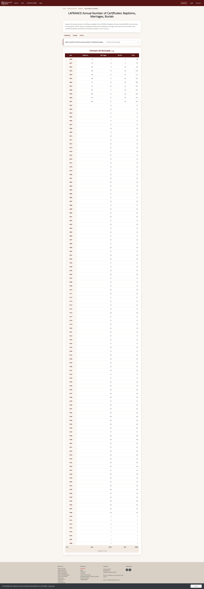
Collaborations (61, 579)
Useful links (60, 581)
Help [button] (40, 3)
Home (64, 8)
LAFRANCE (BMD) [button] (32, 3)
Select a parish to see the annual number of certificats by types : (84, 42)
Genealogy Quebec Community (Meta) (89, 576)
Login (191, 3)
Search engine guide (62, 573)
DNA (81, 570)
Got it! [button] (196, 586)
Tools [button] (22, 3)
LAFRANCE (80, 8)
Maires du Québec (84, 578)
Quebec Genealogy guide (64, 575)
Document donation (62, 576)
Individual (67, 35)
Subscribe (183, 3)
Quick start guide (62, 570)
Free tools (82, 573)
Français (198, 3)
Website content (62, 568)
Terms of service (61, 582)
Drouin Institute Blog (85, 575)
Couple (75, 35)
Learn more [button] (51, 586)
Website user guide (62, 571)
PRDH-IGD (82, 571)
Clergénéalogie (83, 579)
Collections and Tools (72, 8)
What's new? (61, 578)
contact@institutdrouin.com (113, 580)
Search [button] (16, 3)
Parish (82, 35)
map (112, 51)
